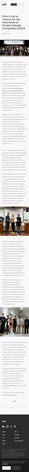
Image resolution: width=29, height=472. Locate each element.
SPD (3, 434)
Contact (14, 4)
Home (4, 431)
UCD (3, 443)
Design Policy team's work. (9, 395)
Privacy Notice (18, 440)
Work (16, 431)
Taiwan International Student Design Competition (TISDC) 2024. (12, 91)
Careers (16, 434)
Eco (3, 437)
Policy (4, 440)
